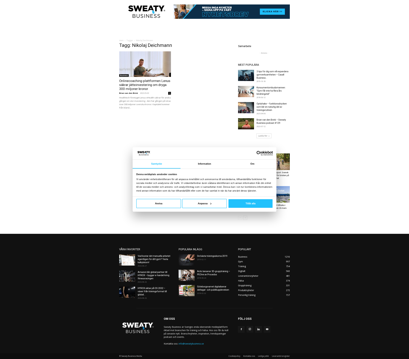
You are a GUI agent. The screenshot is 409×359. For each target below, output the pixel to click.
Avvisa (158, 203)
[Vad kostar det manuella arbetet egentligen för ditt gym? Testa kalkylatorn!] (127, 260)
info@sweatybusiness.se (191, 343)
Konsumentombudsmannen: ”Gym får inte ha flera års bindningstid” (271, 90)
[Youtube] (267, 329)
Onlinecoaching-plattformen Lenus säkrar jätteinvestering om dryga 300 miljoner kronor (144, 85)
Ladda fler (262, 135)
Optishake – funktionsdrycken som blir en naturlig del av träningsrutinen (272, 106)
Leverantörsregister (281, 356)
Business (124, 75)
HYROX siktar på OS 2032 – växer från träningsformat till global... (152, 291)
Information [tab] (204, 163)
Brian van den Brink (128, 93)
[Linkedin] (258, 329)
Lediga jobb (263, 356)
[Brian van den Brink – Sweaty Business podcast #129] (246, 123)
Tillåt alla (250, 203)
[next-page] (245, 218)
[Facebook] (241, 329)
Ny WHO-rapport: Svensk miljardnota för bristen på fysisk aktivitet (277, 175)
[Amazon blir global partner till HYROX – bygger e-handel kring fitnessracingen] (127, 276)
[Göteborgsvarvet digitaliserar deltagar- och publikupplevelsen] (187, 290)
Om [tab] (252, 163)
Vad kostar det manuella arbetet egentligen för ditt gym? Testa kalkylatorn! (154, 259)
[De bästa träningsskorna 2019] (187, 260)
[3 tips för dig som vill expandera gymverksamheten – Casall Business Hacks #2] (246, 75)
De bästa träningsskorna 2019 (212, 256)
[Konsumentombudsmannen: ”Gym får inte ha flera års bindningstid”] (246, 91)
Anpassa (203, 203)
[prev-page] (240, 218)
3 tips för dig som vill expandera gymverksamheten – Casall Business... (272, 74)
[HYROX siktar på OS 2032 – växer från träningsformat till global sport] (127, 292)
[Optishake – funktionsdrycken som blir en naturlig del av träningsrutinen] (246, 107)
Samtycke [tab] (156, 163)
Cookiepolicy (234, 356)
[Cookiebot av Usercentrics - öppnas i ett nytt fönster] (259, 153)
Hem (121, 40)
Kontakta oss (249, 356)
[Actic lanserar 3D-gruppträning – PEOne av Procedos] (187, 275)
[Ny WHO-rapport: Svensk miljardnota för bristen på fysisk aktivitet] (278, 161)
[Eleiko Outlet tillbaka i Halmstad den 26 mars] (278, 194)
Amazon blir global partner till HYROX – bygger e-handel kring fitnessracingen (153, 275)
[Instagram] (250, 329)
